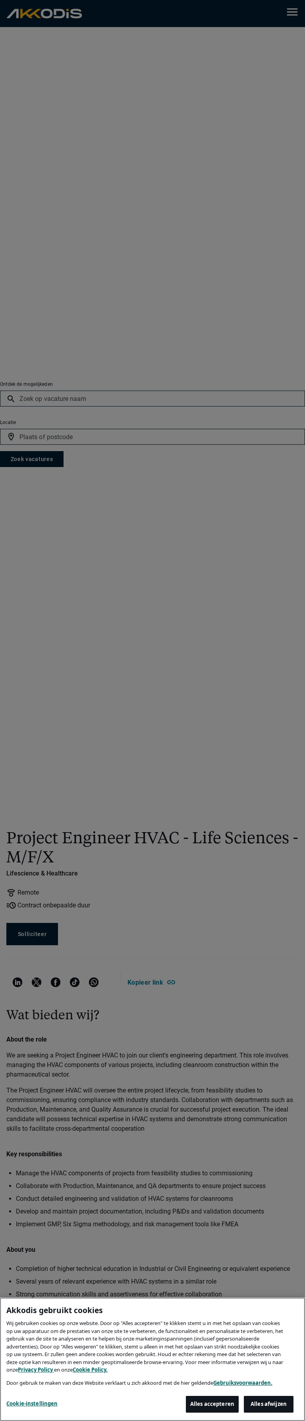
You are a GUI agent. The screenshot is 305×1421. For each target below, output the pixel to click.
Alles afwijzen (269, 1403)
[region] (152, 1359)
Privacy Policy (36, 1369)
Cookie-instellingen (32, 1403)
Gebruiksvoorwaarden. (242, 1382)
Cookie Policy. (90, 1369)
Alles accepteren (212, 1403)
